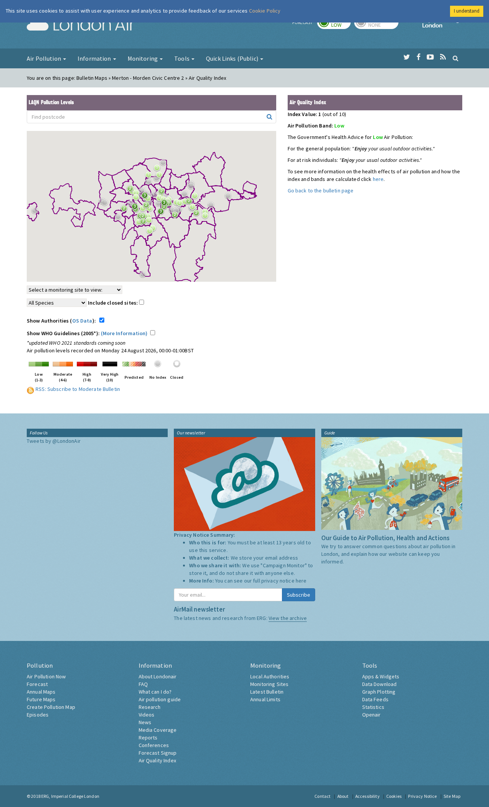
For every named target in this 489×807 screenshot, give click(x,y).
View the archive (288, 618)
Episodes (38, 714)
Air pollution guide (160, 699)
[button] (165, 164)
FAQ (143, 684)
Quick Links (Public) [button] (232, 58)
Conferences (154, 745)
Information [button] (95, 58)
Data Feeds (375, 699)
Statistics (373, 707)
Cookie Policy (265, 10)
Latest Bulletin (266, 691)
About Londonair (158, 676)
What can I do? (155, 691)
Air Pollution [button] (44, 58)
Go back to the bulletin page (321, 190)
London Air (80, 25)
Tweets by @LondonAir (54, 440)
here (378, 179)
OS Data (82, 320)
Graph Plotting (379, 691)
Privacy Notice (422, 796)
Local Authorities (269, 676)
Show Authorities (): (62, 320)
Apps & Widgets (381, 676)
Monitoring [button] (143, 58)
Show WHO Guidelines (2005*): (87, 333)
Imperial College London (442, 25)
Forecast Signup (158, 752)
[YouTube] (430, 57)
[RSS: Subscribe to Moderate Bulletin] (30, 389)
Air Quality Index (157, 760)
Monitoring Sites (269, 684)
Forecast (37, 684)
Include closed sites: (113, 302)
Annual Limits (265, 699)
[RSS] (443, 57)
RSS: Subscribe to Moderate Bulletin (78, 389)
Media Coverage (158, 729)
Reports (148, 737)
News (145, 722)
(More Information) (124, 333)
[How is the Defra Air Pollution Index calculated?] (39, 363)
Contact (322, 796)
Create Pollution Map (51, 707)
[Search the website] (455, 58)
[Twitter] (406, 57)
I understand (466, 11)
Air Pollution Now (46, 676)
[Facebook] (418, 57)
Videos (147, 714)
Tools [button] (182, 58)
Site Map (452, 796)
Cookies (394, 796)
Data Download (379, 684)
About (343, 796)
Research (150, 707)
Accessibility (367, 796)
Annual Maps (41, 691)
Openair (371, 714)
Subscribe (298, 594)
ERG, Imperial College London (70, 796)
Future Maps (41, 699)
